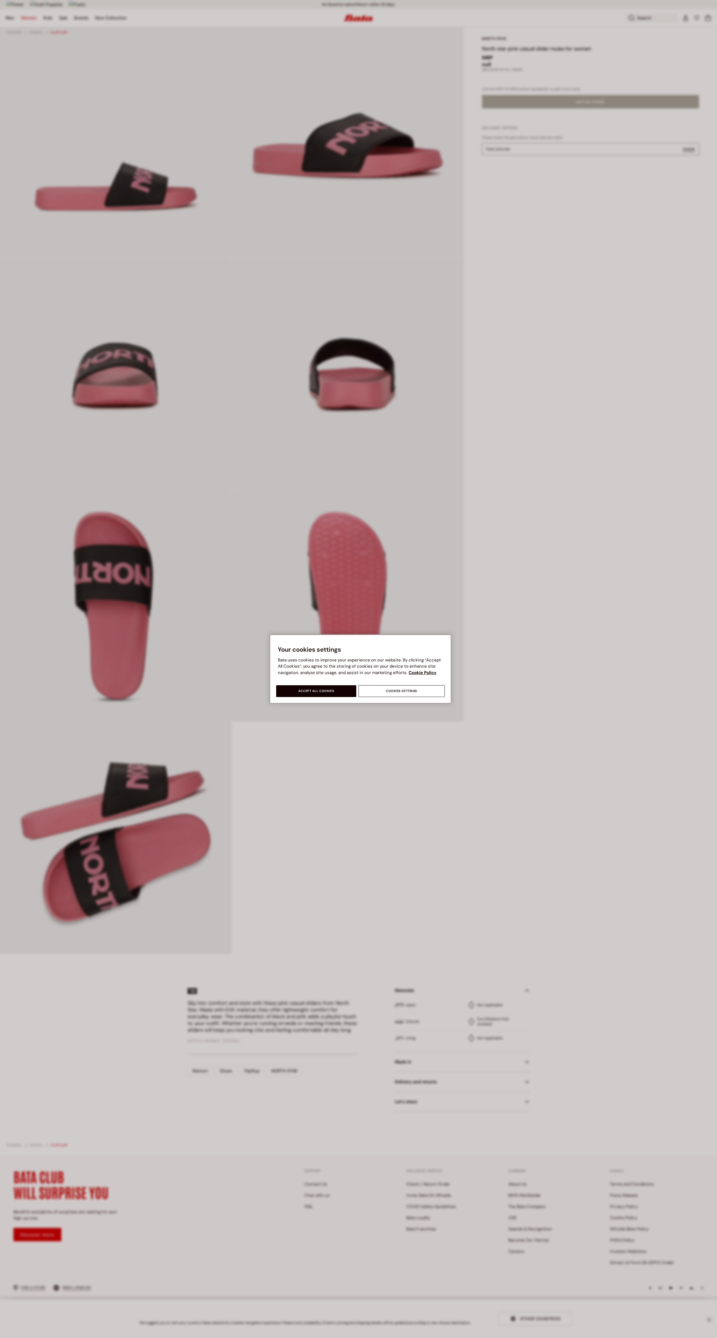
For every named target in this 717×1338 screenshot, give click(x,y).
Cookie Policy (422, 672)
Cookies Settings (401, 691)
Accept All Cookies (316, 691)
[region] (360, 669)
